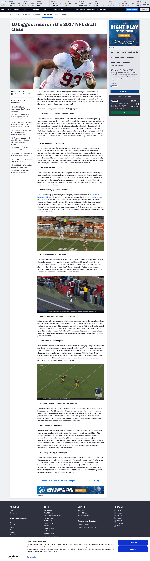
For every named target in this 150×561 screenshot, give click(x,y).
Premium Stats (48, 520)
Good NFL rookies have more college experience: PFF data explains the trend (21, 117)
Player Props (48, 510)
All (11, 15)
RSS (118, 526)
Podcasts (120, 523)
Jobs (11, 510)
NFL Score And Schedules (52, 515)
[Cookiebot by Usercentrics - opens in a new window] (13, 557)
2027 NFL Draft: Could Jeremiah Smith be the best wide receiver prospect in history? (21, 141)
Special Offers (82, 513)
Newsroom (13, 513)
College (36, 15)
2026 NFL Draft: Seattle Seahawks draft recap (20, 172)
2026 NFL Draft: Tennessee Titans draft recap (21, 160)
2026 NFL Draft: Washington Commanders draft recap (21, 154)
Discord (119, 520)
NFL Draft (48, 15)
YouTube (120, 515)
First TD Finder (48, 513)
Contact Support (83, 524)
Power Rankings (49, 523)
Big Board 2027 (49, 533)
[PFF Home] (2, 9)
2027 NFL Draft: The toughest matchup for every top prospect (20, 109)
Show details (31, 557)
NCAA (3, 4)
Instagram (120, 513)
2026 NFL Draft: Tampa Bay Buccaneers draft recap (21, 166)
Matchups (47, 526)
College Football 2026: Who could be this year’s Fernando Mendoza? (21, 132)
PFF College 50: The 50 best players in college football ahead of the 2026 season (21, 124)
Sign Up (125, 112)
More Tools (124, 91)
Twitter (119, 510)
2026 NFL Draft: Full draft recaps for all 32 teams (20, 149)
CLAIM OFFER (132, 9)
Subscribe (81, 510)
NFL (3, 2)
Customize (132, 549)
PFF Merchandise (83, 515)
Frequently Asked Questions (87, 527)
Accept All (133, 542)
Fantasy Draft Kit (49, 528)
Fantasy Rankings (50, 531)
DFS (56, 15)
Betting (65, 15)
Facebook (120, 518)
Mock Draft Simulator (51, 536)
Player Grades (48, 518)
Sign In (144, 9)
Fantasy (26, 15)
